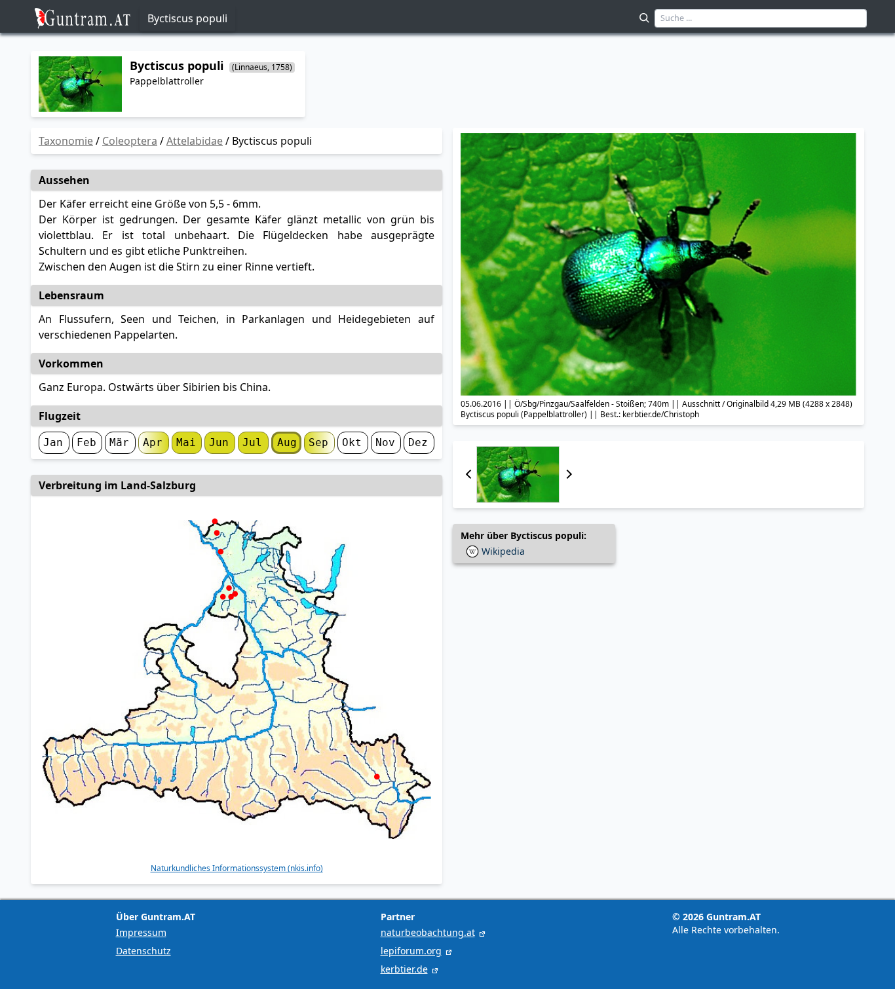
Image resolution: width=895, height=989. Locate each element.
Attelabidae (194, 141)
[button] (468, 474)
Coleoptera (129, 141)
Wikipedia (503, 551)
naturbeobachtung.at (428, 932)
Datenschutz (143, 950)
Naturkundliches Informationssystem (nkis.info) (237, 868)
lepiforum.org (411, 950)
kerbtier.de (404, 969)
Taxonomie (66, 141)
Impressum (141, 932)
